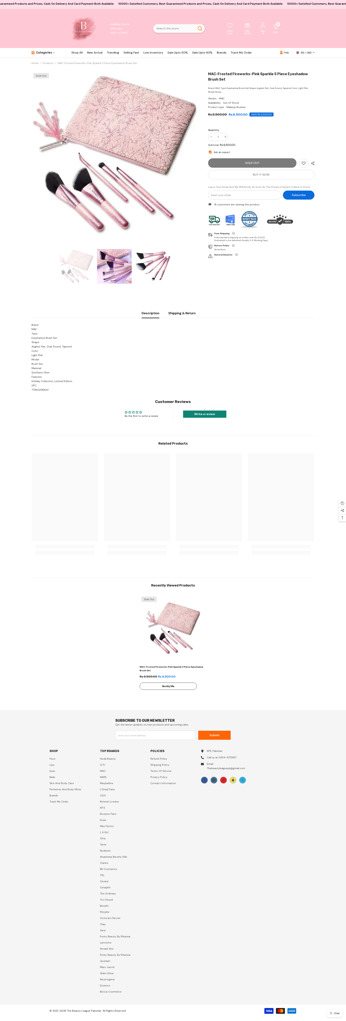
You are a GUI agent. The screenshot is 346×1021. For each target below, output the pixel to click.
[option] (114, 154)
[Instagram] (213, 780)
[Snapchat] (233, 780)
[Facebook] (204, 780)
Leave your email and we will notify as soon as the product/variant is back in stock (259, 187)
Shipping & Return (182, 313)
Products (48, 63)
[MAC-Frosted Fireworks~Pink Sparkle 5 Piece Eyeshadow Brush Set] (173, 628)
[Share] (311, 163)
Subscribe (299, 195)
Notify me (168, 686)
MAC (222, 98)
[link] (247, 28)
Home (35, 63)
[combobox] (174, 28)
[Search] (179, 28)
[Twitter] (242, 780)
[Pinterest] (223, 780)
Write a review (204, 414)
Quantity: (213, 130)
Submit (214, 735)
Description (150, 313)
